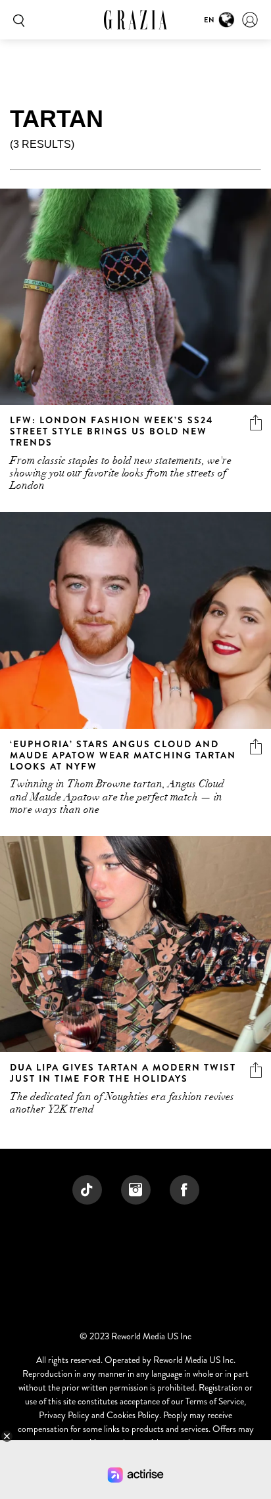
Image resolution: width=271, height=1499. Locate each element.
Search (16, 20)
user (250, 20)
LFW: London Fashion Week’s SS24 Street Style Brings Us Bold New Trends (111, 431)
